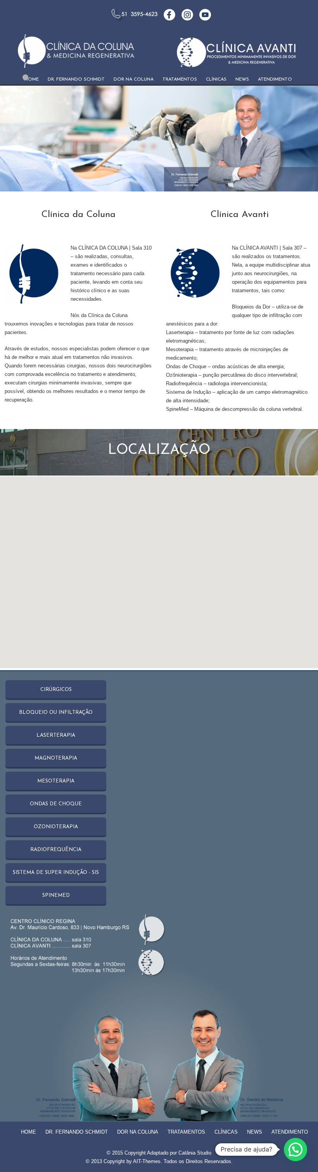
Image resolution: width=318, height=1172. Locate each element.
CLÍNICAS (216, 79)
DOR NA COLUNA (134, 79)
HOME (31, 79)
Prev (13, 138)
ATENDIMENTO (275, 79)
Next (304, 138)
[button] (295, 1149)
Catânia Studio (194, 1153)
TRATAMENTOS (179, 79)
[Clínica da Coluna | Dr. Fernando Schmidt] (76, 55)
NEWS (242, 79)
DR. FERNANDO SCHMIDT (76, 79)
